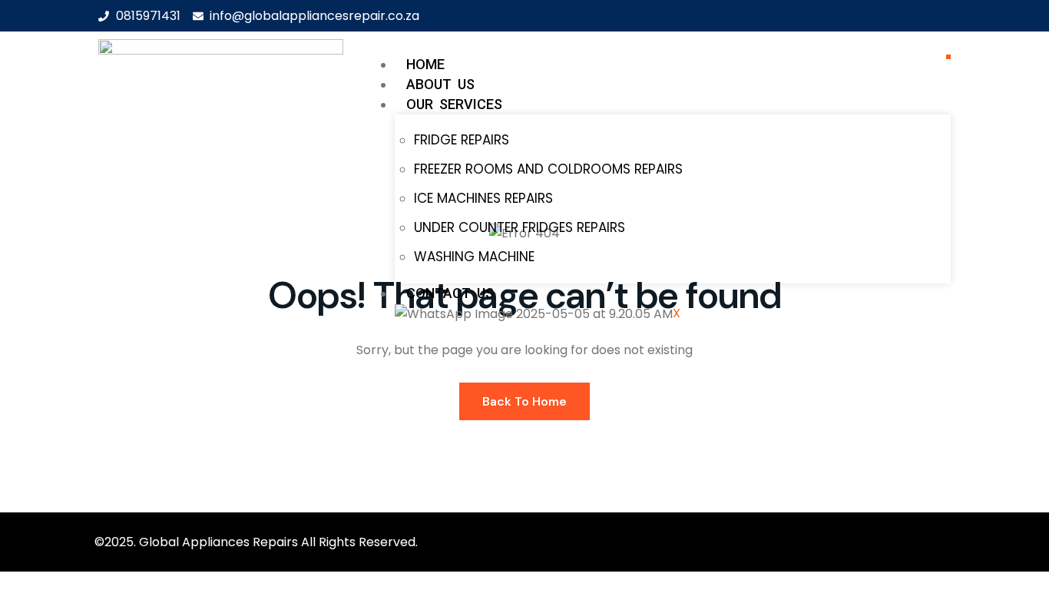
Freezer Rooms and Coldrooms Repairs (548, 169)
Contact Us (450, 293)
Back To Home (524, 401)
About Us (440, 84)
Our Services (454, 104)
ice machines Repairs (483, 198)
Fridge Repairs (461, 140)
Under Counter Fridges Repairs (519, 227)
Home (425, 64)
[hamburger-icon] (948, 57)
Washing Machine (474, 256)
